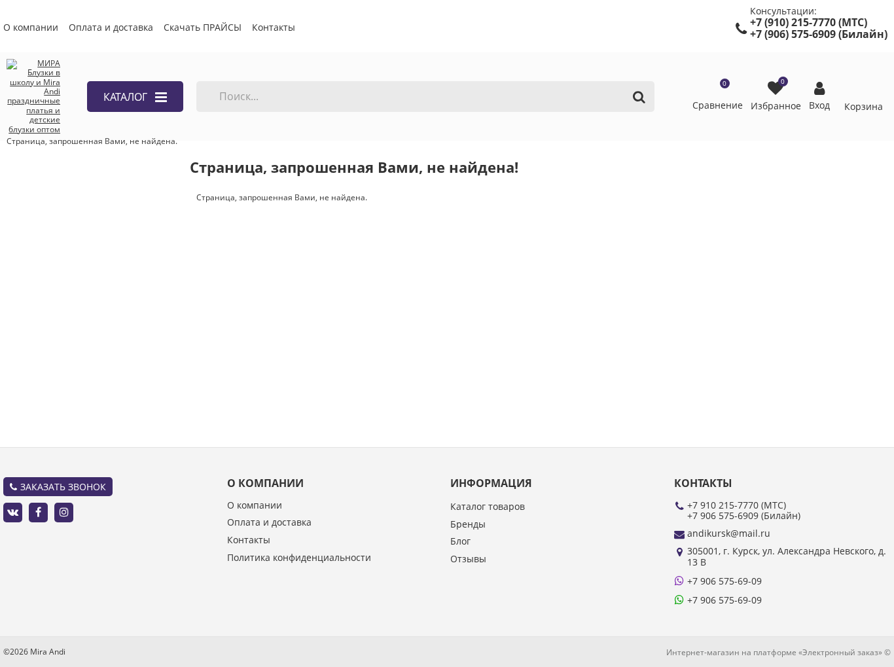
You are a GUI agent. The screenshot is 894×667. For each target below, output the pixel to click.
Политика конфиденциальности (299, 558)
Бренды (468, 524)
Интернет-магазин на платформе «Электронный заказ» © (778, 652)
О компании (30, 27)
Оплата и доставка (111, 27)
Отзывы (468, 559)
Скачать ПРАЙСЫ (202, 27)
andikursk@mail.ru (728, 533)
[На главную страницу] (33, 96)
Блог (460, 541)
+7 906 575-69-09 (724, 581)
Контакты (273, 27)
